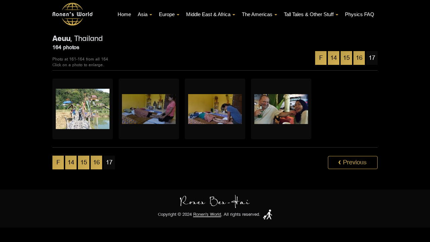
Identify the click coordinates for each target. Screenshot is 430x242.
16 (359, 58)
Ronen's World (207, 214)
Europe (167, 14)
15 (346, 58)
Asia (142, 14)
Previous (352, 162)
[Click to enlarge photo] (82, 109)
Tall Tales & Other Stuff (309, 14)
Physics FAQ (359, 14)
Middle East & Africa (208, 14)
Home (124, 14)
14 (333, 58)
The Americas (257, 14)
